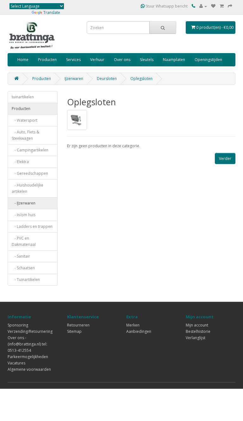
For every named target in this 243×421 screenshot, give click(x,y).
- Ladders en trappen (32, 226)
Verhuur (97, 59)
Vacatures (16, 363)
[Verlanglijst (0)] (213, 6)
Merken (133, 325)
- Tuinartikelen (26, 279)
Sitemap (74, 331)
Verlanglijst (195, 337)
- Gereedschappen (30, 173)
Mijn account (197, 325)
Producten (47, 59)
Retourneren (78, 325)
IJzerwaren (74, 78)
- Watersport (24, 120)
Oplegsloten (141, 78)
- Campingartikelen (30, 150)
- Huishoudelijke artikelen (27, 188)
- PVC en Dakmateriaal (24, 241)
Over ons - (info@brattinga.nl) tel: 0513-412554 (27, 344)
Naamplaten (174, 59)
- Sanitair (21, 256)
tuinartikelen (23, 97)
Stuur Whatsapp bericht (166, 6)
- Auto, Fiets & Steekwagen (25, 135)
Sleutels (146, 59)
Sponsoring (18, 325)
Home (22, 59)
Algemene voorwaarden (29, 369)
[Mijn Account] (203, 6)
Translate (51, 12)
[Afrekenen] (230, 6)
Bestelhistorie (198, 331)
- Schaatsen (23, 268)
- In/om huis (23, 214)
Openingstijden (208, 59)
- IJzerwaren (23, 203)
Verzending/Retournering (30, 331)
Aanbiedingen (138, 331)
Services (73, 59)
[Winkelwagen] (222, 6)
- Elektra (20, 161)
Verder (225, 158)
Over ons (122, 59)
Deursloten (107, 78)
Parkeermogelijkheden (28, 356)
